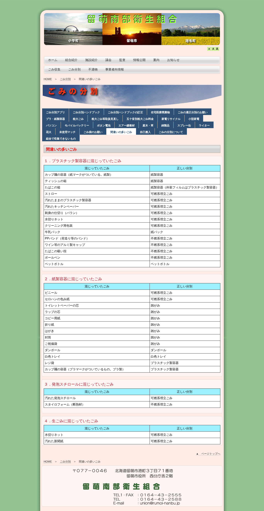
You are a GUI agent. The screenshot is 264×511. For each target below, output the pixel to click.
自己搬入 (145, 132)
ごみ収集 (54, 69)
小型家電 (193, 118)
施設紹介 (91, 60)
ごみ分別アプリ (55, 112)
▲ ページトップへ (208, 453)
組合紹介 (71, 60)
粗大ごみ (78, 118)
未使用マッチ (67, 132)
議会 (108, 60)
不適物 (93, 69)
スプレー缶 (184, 125)
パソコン (51, 125)
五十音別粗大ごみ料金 (140, 118)
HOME (48, 79)
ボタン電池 (104, 125)
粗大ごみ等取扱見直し (105, 118)
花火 (48, 132)
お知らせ (173, 60)
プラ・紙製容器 (55, 118)
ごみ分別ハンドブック (86, 112)
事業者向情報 (114, 69)
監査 (122, 60)
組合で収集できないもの (61, 138)
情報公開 (139, 60)
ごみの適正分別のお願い (193, 112)
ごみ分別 (74, 69)
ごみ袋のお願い (92, 132)
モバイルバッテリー (77, 125)
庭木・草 (148, 125)
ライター (204, 125)
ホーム (52, 60)
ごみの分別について (171, 132)
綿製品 (165, 125)
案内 (156, 60)
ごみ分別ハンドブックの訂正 (125, 112)
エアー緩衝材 (126, 125)
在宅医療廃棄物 (160, 112)
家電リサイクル (171, 118)
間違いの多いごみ (121, 132)
